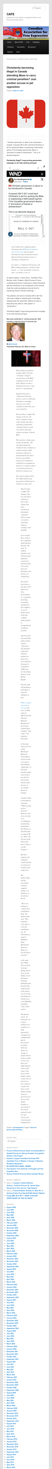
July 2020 (10, 1395)
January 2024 (11, 1287)
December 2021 (12, 1351)
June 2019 (10, 1429)
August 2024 (11, 1269)
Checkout (10, 47)
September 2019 (13, 1421)
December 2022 (12, 1320)
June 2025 (10, 1243)
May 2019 (10, 1431)
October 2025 (11, 1233)
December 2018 (12, 1444)
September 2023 (13, 1297)
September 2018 (13, 1452)
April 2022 (10, 1341)
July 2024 (10, 1271)
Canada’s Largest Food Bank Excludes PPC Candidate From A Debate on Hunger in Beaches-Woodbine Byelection (25, 1161)
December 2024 (12, 1258)
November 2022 (12, 1323)
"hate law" (33, 1127)
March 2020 (11, 1405)
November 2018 (12, 1446)
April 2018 (10, 1465)
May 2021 (10, 1369)
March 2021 (11, 1374)
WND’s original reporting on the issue (26, 705)
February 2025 (12, 1253)
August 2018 (11, 1454)
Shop (18, 52)
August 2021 (11, 1362)
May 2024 (10, 1277)
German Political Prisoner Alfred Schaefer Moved (25, 1174)
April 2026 (10, 1217)
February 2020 (12, 1408)
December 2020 (12, 1382)
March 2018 (11, 1467)
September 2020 (13, 1390)
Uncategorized (18, 1127)
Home (9, 42)
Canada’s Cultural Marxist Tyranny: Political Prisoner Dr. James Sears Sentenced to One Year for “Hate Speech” (23, 1185)
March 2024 (11, 1282)
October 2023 (11, 1295)
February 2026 (12, 1223)
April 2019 (10, 1434)
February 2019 (12, 1439)
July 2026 (10, 1210)
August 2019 (11, 1423)
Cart (27, 42)
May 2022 (10, 1338)
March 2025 (11, 1251)
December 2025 (12, 1228)
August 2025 (11, 1238)
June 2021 (10, 1367)
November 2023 (12, 1292)
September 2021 (13, 1359)
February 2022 (12, 1346)
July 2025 (10, 1240)
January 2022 (11, 1349)
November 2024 (12, 1261)
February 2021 (12, 1377)
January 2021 (11, 1380)
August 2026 (11, 1207)
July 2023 (10, 1302)
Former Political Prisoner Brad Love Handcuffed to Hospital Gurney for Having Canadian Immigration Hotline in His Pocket (26, 1153)
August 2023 (11, 1300)
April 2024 (10, 1279)
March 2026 (11, 1220)
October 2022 (11, 1326)
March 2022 (11, 1343)
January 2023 (11, 1318)
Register (10, 52)
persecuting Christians (14, 1130)
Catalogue (36, 42)
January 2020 (11, 1411)
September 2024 (13, 1266)
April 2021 (10, 1372)
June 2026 (10, 1212)
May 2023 (10, 1307)
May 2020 (10, 1400)
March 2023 (11, 1313)
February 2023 (12, 1315)
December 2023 (12, 1289)
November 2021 (12, 1354)
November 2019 (12, 1416)
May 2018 (10, 1462)
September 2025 (13, 1235)
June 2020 (10, 1398)
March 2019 (11, 1436)
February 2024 (12, 1284)
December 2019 (12, 1413)
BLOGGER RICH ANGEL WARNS (19, 1166)
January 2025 (11, 1256)
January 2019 (11, 1441)
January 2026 (11, 1225)
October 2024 (11, 1264)
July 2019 (10, 1426)
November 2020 (12, 1385)
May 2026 (10, 1215)
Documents (21, 47)
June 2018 (10, 1459)
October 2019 (11, 1418)
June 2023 (10, 1305)
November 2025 (12, 1230)
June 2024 (10, 1274)
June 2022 (10, 1336)
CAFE (10, 14)
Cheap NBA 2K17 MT (14, 1195)
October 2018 (11, 1449)
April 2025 (10, 1248)
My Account (32, 47)
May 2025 (10, 1246)
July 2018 (10, 1457)
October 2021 (11, 1356)
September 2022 (13, 1328)
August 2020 (11, 1392)
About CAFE (19, 42)
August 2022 (11, 1331)
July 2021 (10, 1364)
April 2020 (10, 1403)
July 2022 (10, 1333)
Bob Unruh (13, 344)
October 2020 (11, 1387)
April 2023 (10, 1310)
